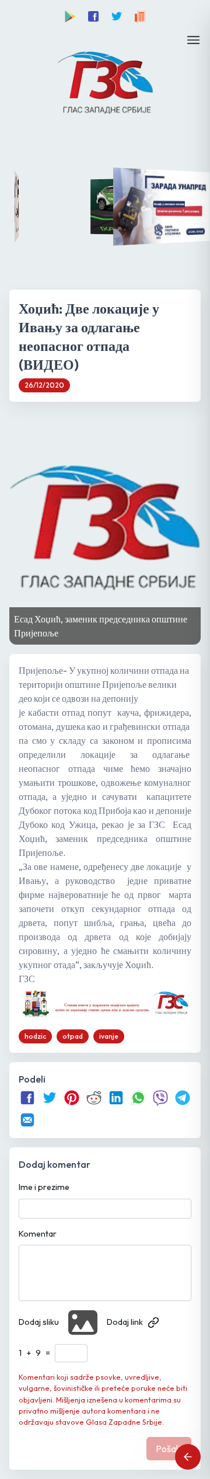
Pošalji (169, 1448)
